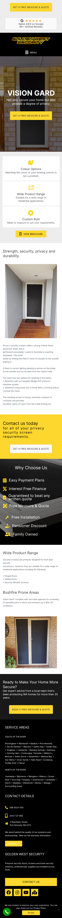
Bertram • (9, 756)
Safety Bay (38, 747)
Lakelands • (23, 750)
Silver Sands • (23, 760)
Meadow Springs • (38, 750)
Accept (31, 913)
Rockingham (10, 743)
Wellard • (48, 753)
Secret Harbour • (15, 747)
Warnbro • (28, 747)
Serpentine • (34, 756)
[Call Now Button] (7, 912)
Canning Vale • (14, 753)
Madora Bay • (47, 756)
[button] (8, 892)
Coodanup (47, 760)
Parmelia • (38, 753)
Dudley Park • (11, 763)
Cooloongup (26, 753)
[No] (58, 909)
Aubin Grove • (21, 756)
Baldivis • (34, 743)
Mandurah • (24, 743)
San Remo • (10, 760)
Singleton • (12, 750)
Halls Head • (36, 760)
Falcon (22, 763)
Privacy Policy (40, 908)
